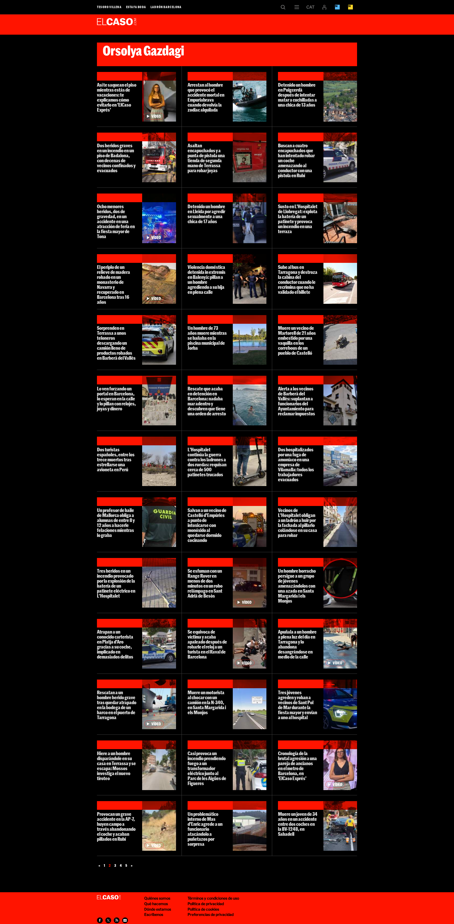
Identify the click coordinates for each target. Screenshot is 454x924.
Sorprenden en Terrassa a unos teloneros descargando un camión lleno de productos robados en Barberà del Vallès (116, 343)
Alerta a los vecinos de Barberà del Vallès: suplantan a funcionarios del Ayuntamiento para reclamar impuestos (296, 401)
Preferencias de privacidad (211, 914)
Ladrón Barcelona (166, 7)
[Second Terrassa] (249, 157)
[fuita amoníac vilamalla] (340, 461)
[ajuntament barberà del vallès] (340, 400)
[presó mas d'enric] (249, 826)
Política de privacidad (206, 903)
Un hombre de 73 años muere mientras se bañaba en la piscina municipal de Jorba (207, 338)
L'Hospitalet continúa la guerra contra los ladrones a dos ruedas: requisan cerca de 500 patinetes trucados (207, 462)
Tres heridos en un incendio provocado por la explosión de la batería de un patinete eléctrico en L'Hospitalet (116, 583)
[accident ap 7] (159, 826)
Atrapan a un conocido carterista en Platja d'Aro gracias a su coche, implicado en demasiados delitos (115, 644)
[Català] (310, 7)
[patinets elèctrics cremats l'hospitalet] (159, 583)
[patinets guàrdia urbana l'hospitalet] (249, 461)
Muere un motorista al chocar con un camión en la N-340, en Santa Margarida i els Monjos (207, 702)
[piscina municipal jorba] (249, 340)
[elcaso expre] (159, 97)
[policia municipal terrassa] (159, 340)
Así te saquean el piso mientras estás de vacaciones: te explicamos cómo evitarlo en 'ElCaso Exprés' (116, 97)
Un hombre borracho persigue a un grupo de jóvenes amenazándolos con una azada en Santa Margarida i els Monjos (297, 586)
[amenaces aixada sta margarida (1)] (340, 583)
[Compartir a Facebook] (100, 920)
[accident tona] (159, 218)
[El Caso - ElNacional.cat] (109, 897)
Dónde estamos (157, 909)
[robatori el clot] (159, 400)
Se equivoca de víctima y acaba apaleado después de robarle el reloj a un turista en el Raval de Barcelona (207, 644)
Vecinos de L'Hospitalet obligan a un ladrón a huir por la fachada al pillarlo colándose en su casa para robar (297, 522)
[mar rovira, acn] (249, 97)
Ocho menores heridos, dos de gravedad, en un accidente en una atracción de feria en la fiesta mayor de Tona (116, 221)
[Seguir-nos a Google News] (125, 920)
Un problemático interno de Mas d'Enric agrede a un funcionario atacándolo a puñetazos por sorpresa (205, 829)
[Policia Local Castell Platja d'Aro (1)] (159, 644)
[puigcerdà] (340, 97)
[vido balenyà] (249, 279)
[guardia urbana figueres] (249, 765)
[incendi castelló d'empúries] (249, 522)
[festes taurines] (340, 340)
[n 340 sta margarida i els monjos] (249, 704)
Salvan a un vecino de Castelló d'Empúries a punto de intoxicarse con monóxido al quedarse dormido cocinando (207, 525)
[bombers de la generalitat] (159, 157)
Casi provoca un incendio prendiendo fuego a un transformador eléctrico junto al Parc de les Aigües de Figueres (207, 768)
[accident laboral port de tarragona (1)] (159, 704)
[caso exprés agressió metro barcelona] (340, 765)
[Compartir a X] (108, 920)
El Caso (116, 23)
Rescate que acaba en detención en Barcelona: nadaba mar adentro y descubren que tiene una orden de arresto (207, 401)
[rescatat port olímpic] (249, 400)
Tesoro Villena (109, 7)
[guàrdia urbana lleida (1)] (249, 218)
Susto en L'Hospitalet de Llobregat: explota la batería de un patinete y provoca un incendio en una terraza (297, 218)
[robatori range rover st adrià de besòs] (249, 583)
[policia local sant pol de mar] (340, 704)
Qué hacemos (156, 903)
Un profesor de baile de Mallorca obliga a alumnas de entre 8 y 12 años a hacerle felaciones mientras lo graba (116, 522)
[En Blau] (337, 7)
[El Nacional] (350, 7)
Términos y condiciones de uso (213, 898)
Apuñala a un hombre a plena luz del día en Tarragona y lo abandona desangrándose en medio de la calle (297, 644)
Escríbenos (153, 914)
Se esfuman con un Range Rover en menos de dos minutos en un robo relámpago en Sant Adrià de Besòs (205, 583)
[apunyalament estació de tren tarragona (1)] (340, 644)
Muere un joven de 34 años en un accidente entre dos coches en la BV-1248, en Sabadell (297, 824)
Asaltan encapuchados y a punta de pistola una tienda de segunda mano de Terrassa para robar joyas (206, 158)
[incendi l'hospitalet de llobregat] (340, 218)
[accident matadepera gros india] (340, 826)
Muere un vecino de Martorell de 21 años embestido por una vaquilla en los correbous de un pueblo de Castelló (297, 340)
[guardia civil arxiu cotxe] (159, 522)
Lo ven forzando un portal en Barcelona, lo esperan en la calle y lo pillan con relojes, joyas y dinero (116, 398)
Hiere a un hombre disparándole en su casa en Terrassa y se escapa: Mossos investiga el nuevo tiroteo (116, 765)
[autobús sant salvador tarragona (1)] (340, 279)
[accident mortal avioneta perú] (159, 461)
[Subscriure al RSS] (117, 920)
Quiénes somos (157, 898)
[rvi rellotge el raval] (249, 644)
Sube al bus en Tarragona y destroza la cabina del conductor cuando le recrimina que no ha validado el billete (297, 279)
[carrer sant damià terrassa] (159, 765)
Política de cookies (203, 909)
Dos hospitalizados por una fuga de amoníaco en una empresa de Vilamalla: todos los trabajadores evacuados (296, 464)
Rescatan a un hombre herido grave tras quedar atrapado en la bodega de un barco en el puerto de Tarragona (116, 705)
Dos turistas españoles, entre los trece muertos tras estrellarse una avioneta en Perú (116, 459)
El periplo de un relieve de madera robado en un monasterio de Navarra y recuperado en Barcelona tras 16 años (113, 284)
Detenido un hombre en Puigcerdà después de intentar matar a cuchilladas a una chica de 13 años (297, 95)
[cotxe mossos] (340, 157)
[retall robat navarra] (159, 279)
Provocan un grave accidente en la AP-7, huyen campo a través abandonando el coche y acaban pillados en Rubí (116, 826)
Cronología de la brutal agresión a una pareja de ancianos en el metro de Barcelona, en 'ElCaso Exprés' (297, 765)
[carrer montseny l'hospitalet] (340, 522)
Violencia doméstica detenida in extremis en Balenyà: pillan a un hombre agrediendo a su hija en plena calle (206, 279)
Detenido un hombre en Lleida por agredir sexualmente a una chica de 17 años (206, 213)
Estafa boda (136, 7)
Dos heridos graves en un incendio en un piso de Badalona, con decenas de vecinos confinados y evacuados (116, 158)
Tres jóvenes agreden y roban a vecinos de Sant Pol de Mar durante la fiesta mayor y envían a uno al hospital (297, 705)
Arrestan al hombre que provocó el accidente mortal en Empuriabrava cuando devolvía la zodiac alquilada (206, 97)
